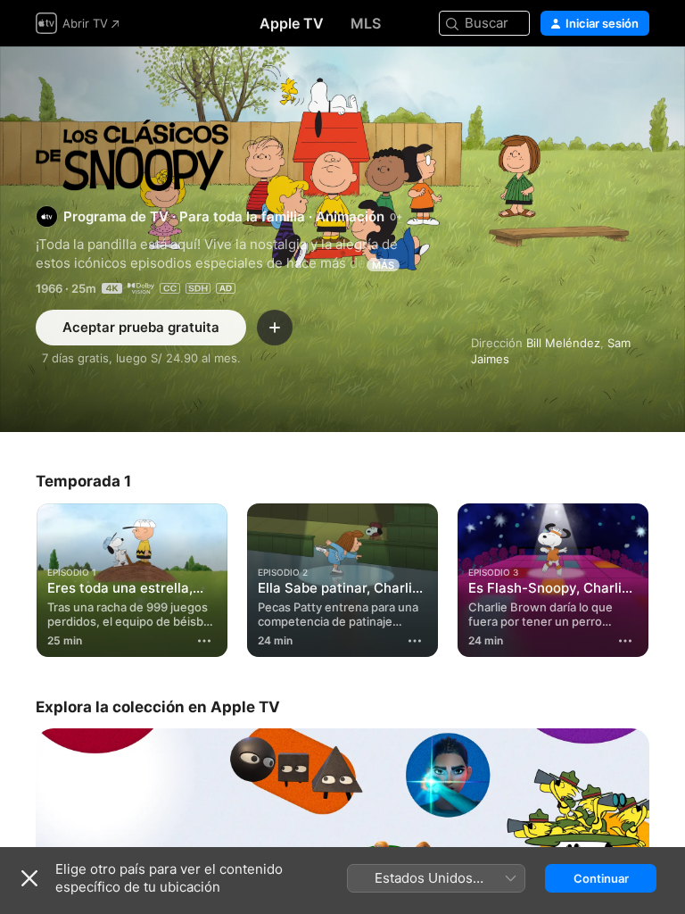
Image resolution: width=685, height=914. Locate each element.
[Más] (204, 640)
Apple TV (292, 23)
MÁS (383, 265)
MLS (366, 23)
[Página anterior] (17, 576)
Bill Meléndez (563, 343)
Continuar (601, 878)
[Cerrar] (29, 878)
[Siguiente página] (667, 576)
